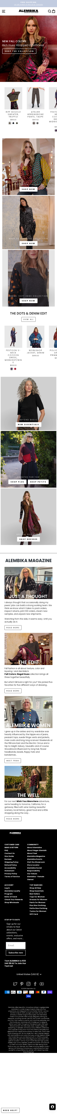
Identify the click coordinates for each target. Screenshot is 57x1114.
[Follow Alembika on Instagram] (28, 984)
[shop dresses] (28, 516)
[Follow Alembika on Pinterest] (22, 984)
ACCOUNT (9, 885)
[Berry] (15, 369)
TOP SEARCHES (36, 885)
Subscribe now (15, 952)
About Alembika (34, 847)
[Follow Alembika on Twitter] (15, 984)
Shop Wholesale (12, 902)
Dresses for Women (38, 899)
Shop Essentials (37, 891)
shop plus (17, 482)
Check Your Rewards (14, 899)
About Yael (32, 853)
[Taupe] (33, 123)
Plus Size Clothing (38, 905)
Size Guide (9, 856)
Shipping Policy (11, 862)
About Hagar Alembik (37, 850)
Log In (7, 888)
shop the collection (19, 51)
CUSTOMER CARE (12, 844)
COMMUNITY (32, 844)
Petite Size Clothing (38, 908)
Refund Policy (11, 865)
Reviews (8, 859)
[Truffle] (9, 123)
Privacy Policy (11, 874)
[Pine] (16, 123)
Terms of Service (12, 876)
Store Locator (33, 865)
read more (12, 691)
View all (28, 319)
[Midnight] (13, 123)
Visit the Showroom (36, 862)
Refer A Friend (11, 897)
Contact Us (10, 853)
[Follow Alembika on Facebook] (35, 984)
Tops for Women (37, 897)
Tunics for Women (38, 911)
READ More (12, 628)
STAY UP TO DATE (12, 920)
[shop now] (28, 278)
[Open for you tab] (52, 1107)
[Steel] (37, 123)
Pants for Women (37, 902)
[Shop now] (28, 166)
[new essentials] (28, 403)
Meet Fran (12, 761)
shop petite (38, 482)
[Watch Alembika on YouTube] (42, 984)
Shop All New (35, 888)
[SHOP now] (28, 222)
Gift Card (34, 914)
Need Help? (10, 1110)
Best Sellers (35, 894)
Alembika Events (34, 859)
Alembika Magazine (36, 856)
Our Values (32, 874)
